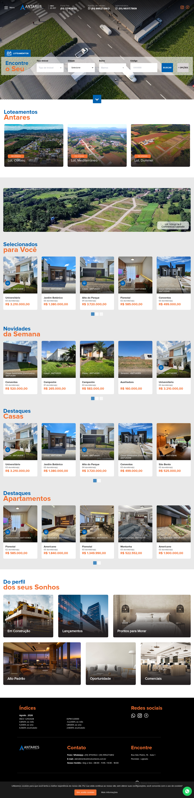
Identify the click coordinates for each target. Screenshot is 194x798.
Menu (12, 8)
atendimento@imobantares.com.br (90, 715)
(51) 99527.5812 (106, 711)
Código (133, 61)
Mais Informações (109, 792)
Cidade (71, 61)
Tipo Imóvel (42, 61)
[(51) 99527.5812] (187, 791)
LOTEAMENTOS (21, 53)
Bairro (102, 61)
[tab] (92, 270)
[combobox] (49, 68)
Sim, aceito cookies (85, 792)
